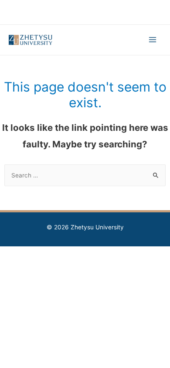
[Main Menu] (153, 40)
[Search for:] (85, 175)
